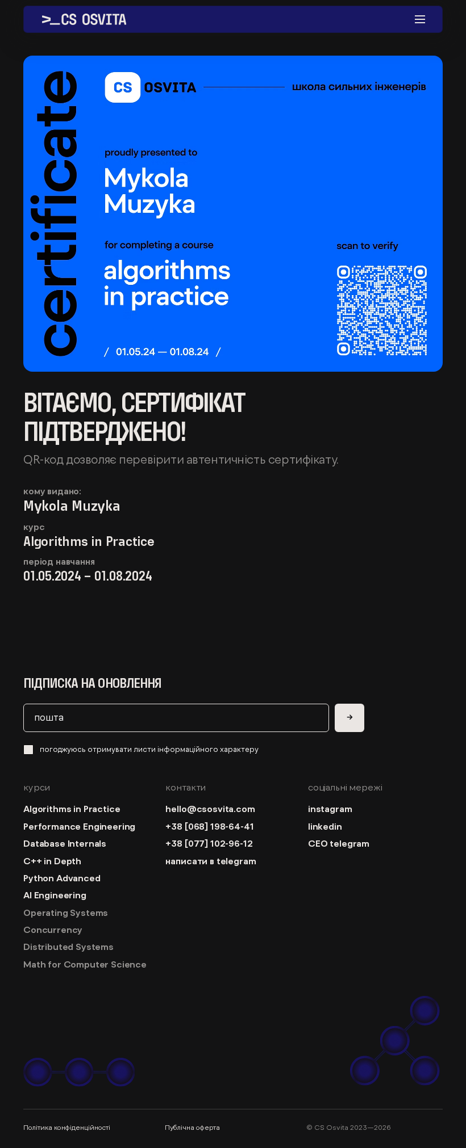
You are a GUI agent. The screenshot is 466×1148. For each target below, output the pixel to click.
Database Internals (64, 843)
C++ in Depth (52, 860)
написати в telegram (210, 860)
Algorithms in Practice (71, 808)
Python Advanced (62, 877)
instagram (330, 808)
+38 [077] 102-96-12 (208, 843)
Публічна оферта (192, 1127)
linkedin (325, 826)
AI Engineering (54, 894)
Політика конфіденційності (66, 1127)
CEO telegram (338, 843)
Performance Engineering (79, 826)
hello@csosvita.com (210, 808)
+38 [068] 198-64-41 (211, 826)
